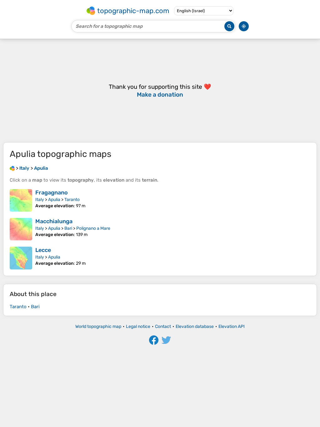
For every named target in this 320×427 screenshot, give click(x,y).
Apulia (54, 199)
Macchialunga (53, 221)
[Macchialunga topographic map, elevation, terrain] (21, 229)
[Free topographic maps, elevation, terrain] (12, 168)
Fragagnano (51, 192)
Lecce (43, 250)
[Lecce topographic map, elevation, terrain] (21, 258)
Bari (68, 228)
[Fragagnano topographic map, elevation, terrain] (21, 200)
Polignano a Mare (93, 228)
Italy (39, 199)
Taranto (72, 199)
